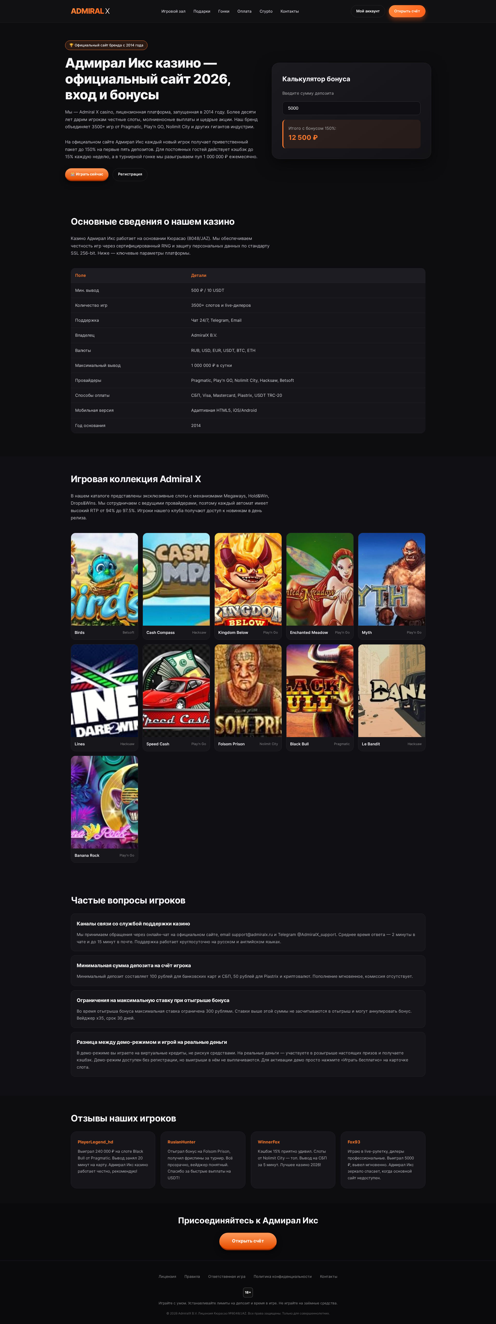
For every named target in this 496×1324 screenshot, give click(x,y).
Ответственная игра (226, 1276)
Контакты (290, 11)
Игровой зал (173, 11)
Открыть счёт (407, 11)
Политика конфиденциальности (283, 1276)
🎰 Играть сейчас (87, 174)
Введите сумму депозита (308, 93)
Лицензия (167, 1276)
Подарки (201, 11)
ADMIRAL (90, 10)
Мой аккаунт (368, 11)
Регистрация (130, 174)
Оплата (244, 11)
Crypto (266, 11)
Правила (192, 1276)
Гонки (223, 11)
